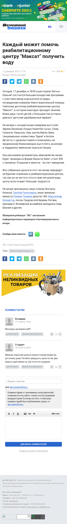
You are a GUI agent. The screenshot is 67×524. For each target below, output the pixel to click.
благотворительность (21, 251)
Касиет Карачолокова (14, 75)
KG (49, 26)
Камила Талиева (22, 196)
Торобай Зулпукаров (24, 192)
